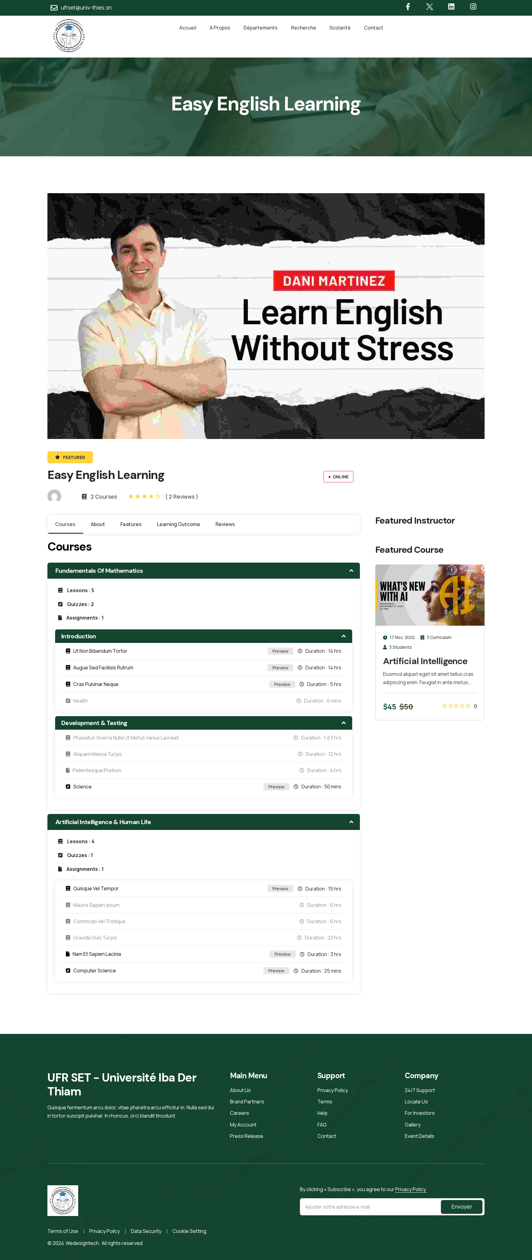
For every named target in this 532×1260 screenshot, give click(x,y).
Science (82, 786)
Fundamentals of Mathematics (99, 570)
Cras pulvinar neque (96, 684)
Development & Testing (94, 723)
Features (131, 524)
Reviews (225, 524)
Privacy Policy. (411, 1189)
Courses (65, 524)
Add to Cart (446, 707)
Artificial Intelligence (425, 661)
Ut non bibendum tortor (100, 651)
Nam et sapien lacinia (97, 954)
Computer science (94, 970)
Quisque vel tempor (96, 888)
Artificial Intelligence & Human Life (103, 822)
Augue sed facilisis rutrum (103, 667)
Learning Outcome (178, 524)
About (98, 524)
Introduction (78, 636)
